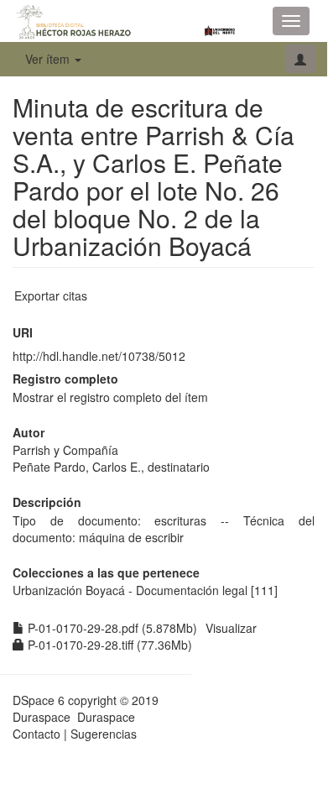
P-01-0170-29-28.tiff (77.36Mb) (108, 644)
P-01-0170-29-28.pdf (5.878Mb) (110, 627)
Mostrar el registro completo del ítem (110, 397)
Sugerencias (103, 733)
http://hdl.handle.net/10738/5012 (99, 355)
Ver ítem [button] (49, 58)
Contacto (36, 733)
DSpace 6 (39, 700)
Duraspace (106, 716)
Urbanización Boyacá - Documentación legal (130, 590)
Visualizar (231, 627)
